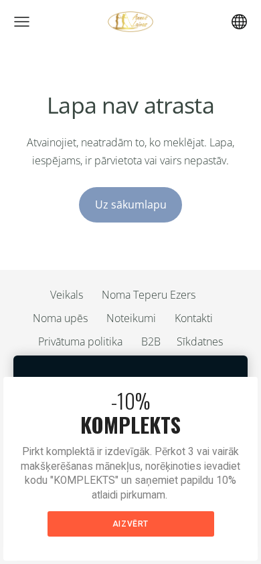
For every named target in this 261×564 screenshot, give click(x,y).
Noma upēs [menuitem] (60, 318)
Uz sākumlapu (131, 204)
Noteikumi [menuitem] (131, 318)
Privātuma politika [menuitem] (80, 341)
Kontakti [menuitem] (194, 318)
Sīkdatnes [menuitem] (200, 341)
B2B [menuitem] (151, 341)
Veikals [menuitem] (66, 294)
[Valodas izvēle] (239, 21)
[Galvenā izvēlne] (21, 21)
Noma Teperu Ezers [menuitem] (148, 294)
